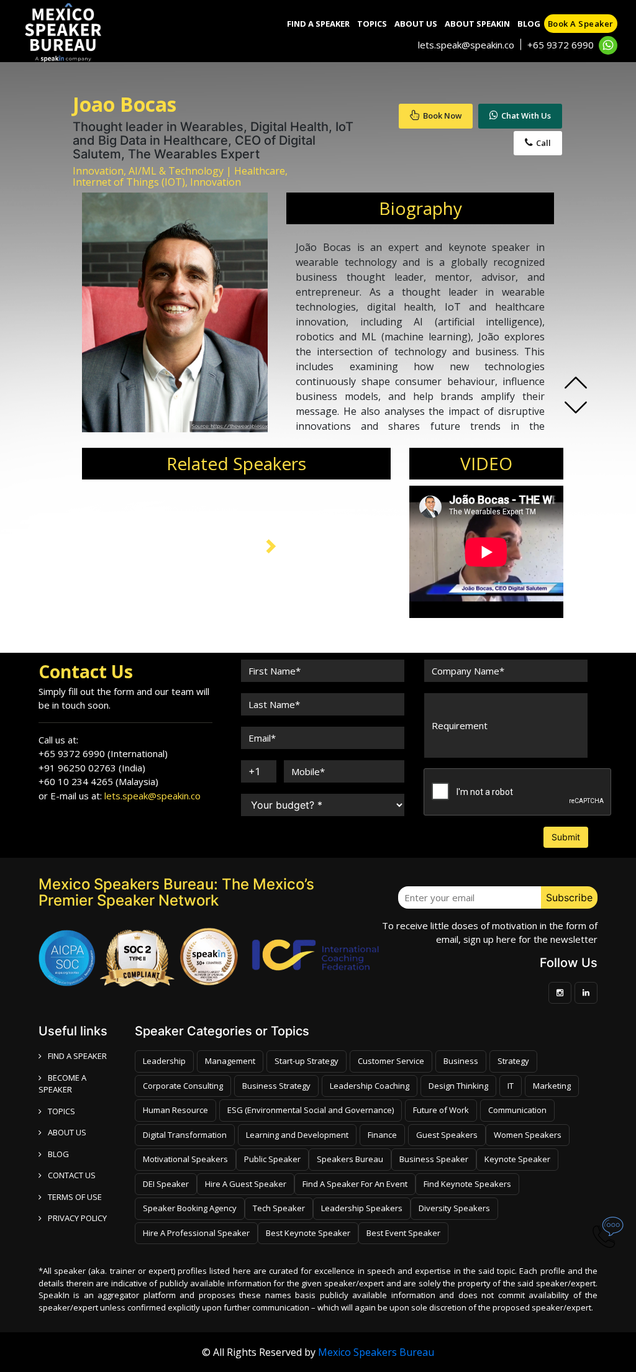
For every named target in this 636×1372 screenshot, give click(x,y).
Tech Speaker (279, 1208)
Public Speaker (272, 1159)
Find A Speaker (318, 23)
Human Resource (175, 1109)
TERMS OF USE (75, 1196)
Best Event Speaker (403, 1232)
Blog (528, 23)
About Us (415, 23)
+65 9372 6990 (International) (103, 753)
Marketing (552, 1085)
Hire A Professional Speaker (196, 1232)
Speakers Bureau (350, 1159)
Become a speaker (62, 1084)
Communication (517, 1109)
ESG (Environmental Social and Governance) (310, 1109)
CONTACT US (72, 1175)
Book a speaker (581, 23)
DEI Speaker (166, 1183)
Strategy (513, 1060)
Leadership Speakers (361, 1208)
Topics (372, 23)
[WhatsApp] (608, 45)
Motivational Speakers (185, 1159)
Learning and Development (297, 1134)
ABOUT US (67, 1132)
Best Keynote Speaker (308, 1232)
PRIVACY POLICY (77, 1218)
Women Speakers (527, 1134)
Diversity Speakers (454, 1208)
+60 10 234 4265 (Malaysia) (98, 781)
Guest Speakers (447, 1134)
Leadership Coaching (369, 1085)
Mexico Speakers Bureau (376, 1352)
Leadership (164, 1060)
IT (510, 1085)
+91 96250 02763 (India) (92, 767)
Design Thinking (458, 1085)
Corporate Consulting (183, 1085)
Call (543, 142)
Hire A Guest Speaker (245, 1183)
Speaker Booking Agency (190, 1208)
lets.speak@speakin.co (466, 45)
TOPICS (61, 1111)
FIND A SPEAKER (77, 1055)
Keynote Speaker (517, 1159)
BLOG (58, 1154)
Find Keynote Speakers (467, 1183)
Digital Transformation (185, 1134)
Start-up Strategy (306, 1060)
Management (230, 1060)
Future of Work (441, 1109)
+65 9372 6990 (560, 45)
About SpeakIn (477, 23)
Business (460, 1060)
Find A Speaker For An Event (354, 1183)
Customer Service (391, 1060)
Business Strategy (276, 1085)
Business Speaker (433, 1159)
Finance (382, 1134)
